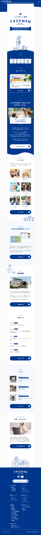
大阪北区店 (13, 508)
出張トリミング (13, 498)
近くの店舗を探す (13, 60)
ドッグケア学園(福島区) (15, 511)
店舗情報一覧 (20, 304)
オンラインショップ (25, 501)
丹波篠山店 (13, 520)
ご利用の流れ (13, 490)
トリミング (13, 497)
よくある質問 (13, 488)
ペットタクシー (24, 498)
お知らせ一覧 (20, 358)
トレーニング (24, 485)
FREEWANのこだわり (20, 146)
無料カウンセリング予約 (15, 527)
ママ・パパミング (14, 500)
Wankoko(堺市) (13, 517)
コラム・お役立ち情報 (26, 506)
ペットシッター (24, 497)
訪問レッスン (24, 488)
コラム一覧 (20, 406)
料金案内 (12, 487)
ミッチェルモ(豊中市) (14, 518)
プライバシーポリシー (6, 531)
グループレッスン (25, 490)
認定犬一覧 (20, 257)
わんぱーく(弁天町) (14, 515)
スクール (23, 487)
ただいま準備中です (20, 446)
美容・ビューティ (14, 495)
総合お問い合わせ (14, 525)
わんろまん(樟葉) (14, 514)
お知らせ (23, 508)
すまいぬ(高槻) (13, 512)
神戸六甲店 (13, 509)
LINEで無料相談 (27, 60)
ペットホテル (24, 500)
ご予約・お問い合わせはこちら (20, 481)
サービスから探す (20, 60)
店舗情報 (12, 505)
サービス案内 (20, 212)
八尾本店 (12, 506)
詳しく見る (20, 90)
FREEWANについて (25, 505)
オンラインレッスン (25, 491)
